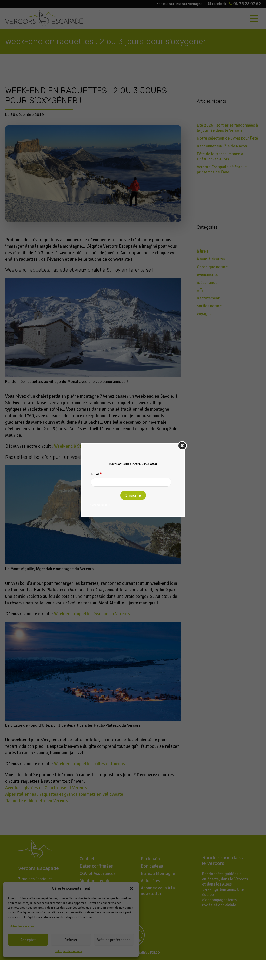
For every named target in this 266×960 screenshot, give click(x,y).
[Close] (182, 445)
